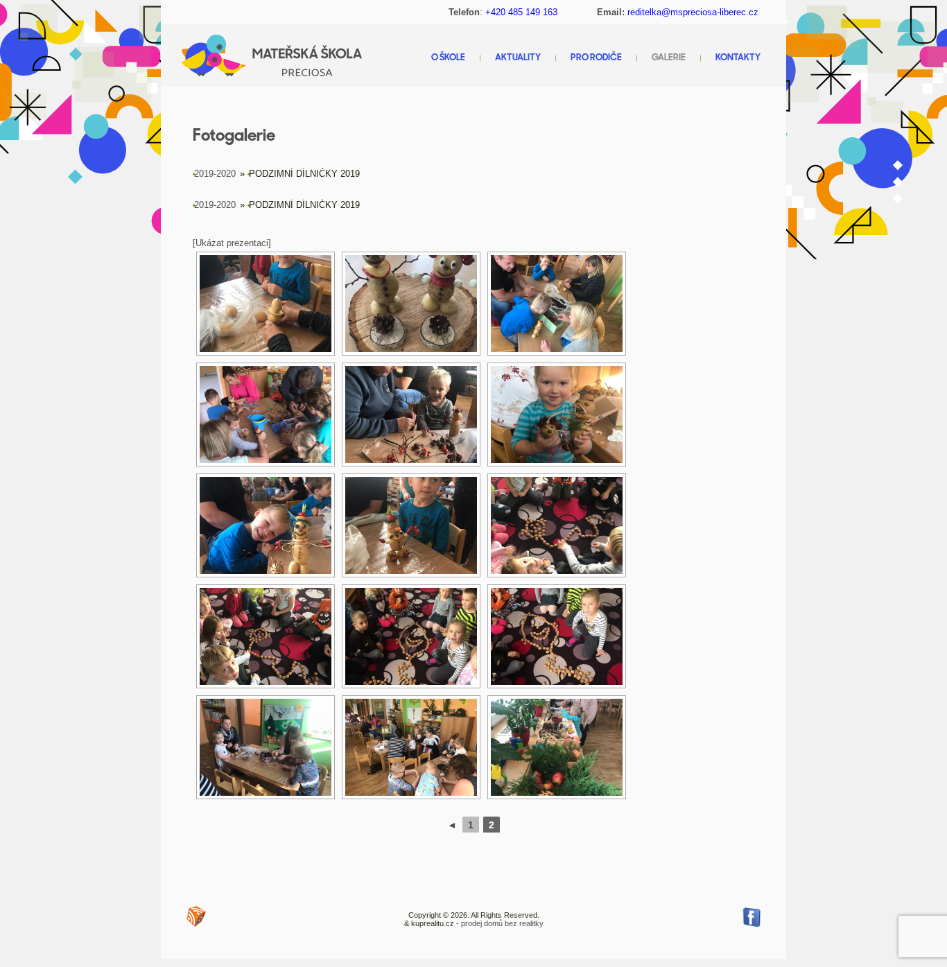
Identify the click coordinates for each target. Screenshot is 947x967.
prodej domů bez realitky (502, 923)
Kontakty (738, 57)
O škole (448, 57)
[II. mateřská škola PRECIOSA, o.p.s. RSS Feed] (196, 916)
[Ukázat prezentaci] (232, 243)
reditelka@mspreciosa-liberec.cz (692, 12)
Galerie (669, 57)
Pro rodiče (596, 57)
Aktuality (518, 57)
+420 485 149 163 (521, 12)
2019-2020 (215, 173)
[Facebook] (750, 916)
